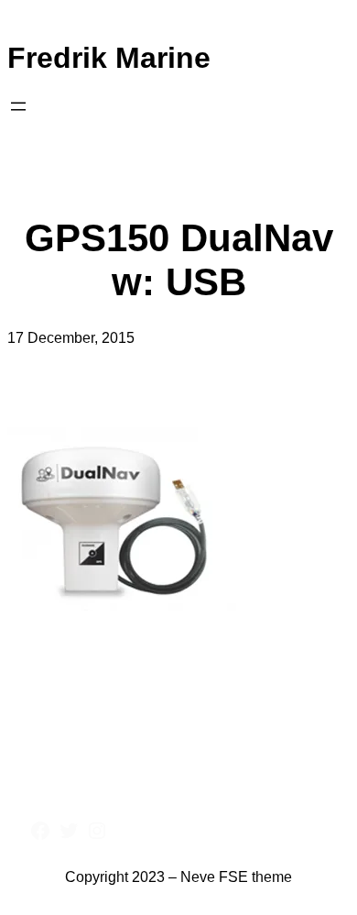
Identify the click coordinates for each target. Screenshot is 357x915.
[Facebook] (40, 831)
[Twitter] (69, 831)
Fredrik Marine (109, 57)
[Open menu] (18, 106)
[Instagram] (97, 831)
